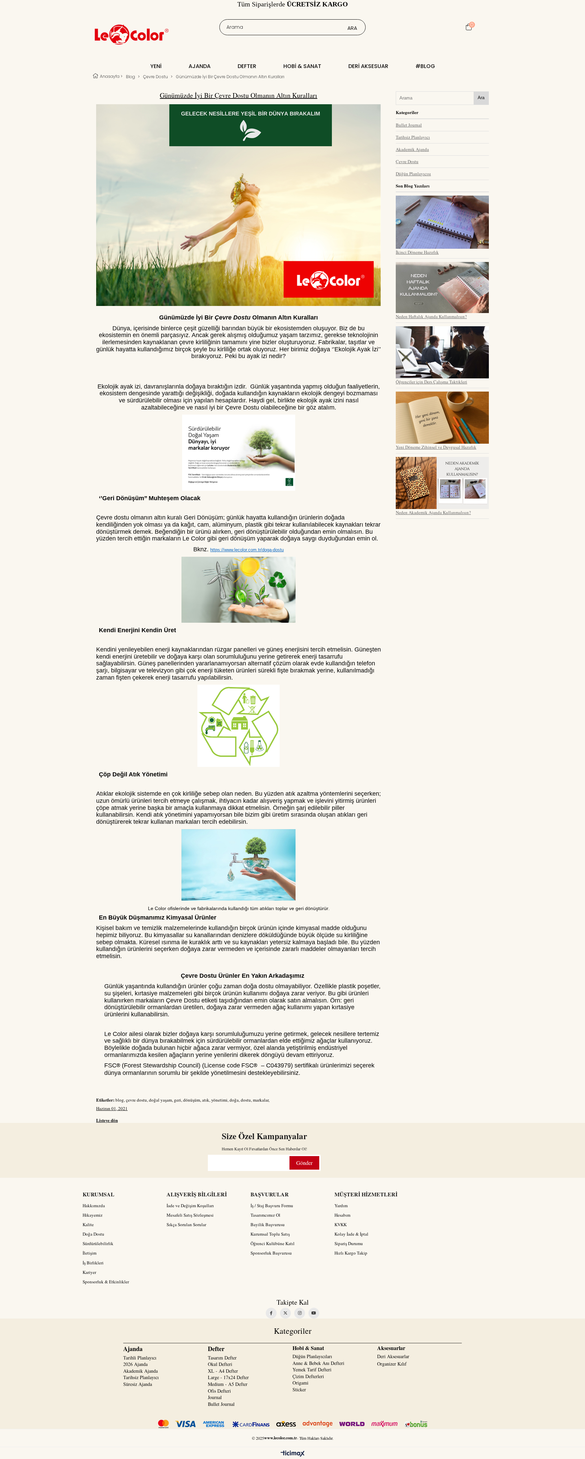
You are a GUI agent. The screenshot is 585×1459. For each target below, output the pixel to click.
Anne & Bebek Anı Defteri (318, 1363)
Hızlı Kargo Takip (350, 1253)
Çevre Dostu (407, 161)
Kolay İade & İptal (351, 1234)
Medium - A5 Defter (227, 1384)
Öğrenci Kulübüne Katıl (273, 1243)
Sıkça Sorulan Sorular (186, 1224)
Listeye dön (107, 1120)
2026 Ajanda (135, 1364)
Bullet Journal (409, 125)
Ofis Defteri (219, 1391)
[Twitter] (285, 1313)
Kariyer (89, 1272)
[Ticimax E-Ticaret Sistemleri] (293, 1454)
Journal (215, 1397)
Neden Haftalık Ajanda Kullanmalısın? (431, 316)
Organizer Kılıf (392, 1364)
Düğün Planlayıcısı (413, 174)
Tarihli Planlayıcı (139, 1357)
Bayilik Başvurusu (268, 1224)
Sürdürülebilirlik (98, 1243)
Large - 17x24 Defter (228, 1377)
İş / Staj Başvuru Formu (272, 1205)
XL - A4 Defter (223, 1371)
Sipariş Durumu (348, 1243)
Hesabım (342, 1215)
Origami (300, 1382)
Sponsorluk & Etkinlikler (106, 1282)
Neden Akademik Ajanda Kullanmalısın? (433, 512)
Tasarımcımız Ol (265, 1215)
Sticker (299, 1389)
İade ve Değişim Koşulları (190, 1205)
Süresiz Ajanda (137, 1384)
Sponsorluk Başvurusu (271, 1253)
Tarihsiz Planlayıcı (413, 137)
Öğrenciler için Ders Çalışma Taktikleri (431, 382)
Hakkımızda (94, 1205)
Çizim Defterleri (308, 1376)
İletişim (89, 1253)
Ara (481, 97)
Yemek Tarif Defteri (311, 1369)
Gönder (304, 1162)
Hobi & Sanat (302, 66)
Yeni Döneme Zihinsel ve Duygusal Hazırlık (436, 447)
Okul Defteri (220, 1364)
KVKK (340, 1224)
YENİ (155, 66)
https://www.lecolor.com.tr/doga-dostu (247, 549)
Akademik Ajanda (412, 149)
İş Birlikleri (93, 1263)
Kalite (88, 1224)
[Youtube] (313, 1313)
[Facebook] (271, 1313)
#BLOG (425, 66)
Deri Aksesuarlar (393, 1356)
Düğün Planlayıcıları (312, 1356)
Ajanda (200, 66)
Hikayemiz (93, 1215)
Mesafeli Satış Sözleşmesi (190, 1215)
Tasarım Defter (222, 1357)
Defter (247, 66)
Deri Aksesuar (368, 66)
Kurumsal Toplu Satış (270, 1234)
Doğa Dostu (93, 1234)
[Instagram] (299, 1313)
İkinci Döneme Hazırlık (417, 252)
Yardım (341, 1205)
